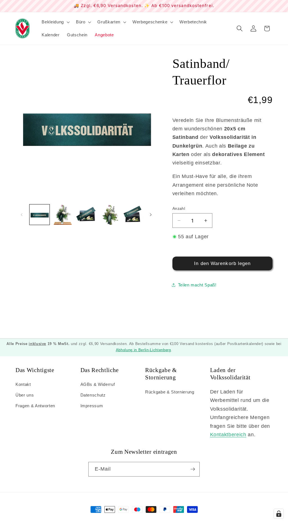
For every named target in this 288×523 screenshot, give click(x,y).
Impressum (91, 405)
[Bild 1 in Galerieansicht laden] (40, 214)
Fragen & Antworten (35, 405)
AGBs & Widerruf (97, 384)
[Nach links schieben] (21, 214)
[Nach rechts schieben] (151, 214)
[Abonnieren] (192, 469)
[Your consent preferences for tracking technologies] (279, 513)
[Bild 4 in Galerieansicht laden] (109, 214)
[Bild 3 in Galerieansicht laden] (86, 214)
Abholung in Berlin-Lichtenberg (143, 350)
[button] (55, 21)
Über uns (24, 395)
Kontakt (23, 384)
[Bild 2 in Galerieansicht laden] (63, 214)
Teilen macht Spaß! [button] (197, 284)
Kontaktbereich (228, 434)
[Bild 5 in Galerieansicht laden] (133, 214)
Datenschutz (93, 395)
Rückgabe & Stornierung (169, 392)
